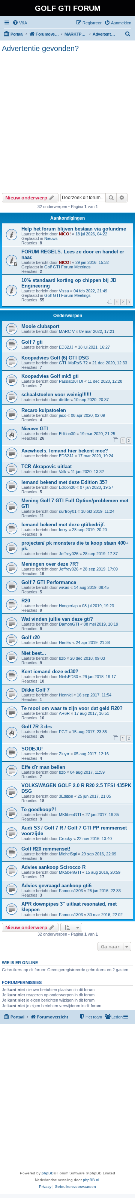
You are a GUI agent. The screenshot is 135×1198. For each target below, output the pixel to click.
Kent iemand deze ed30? (49, 671)
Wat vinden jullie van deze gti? (57, 619)
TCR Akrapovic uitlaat (46, 466)
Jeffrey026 (68, 553)
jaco (62, 415)
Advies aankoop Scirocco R (53, 867)
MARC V (67, 331)
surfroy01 (67, 511)
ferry (63, 529)
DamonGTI (69, 624)
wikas (64, 587)
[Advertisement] (67, 121)
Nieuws (51, 238)
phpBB (48, 1173)
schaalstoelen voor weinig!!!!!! (56, 394)
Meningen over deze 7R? (50, 564)
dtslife (64, 399)
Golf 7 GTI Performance (48, 582)
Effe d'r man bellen (43, 767)
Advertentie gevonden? (40, 48)
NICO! (65, 234)
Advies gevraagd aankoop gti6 (56, 885)
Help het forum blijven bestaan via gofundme (73, 229)
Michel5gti (68, 854)
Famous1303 (71, 890)
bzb (62, 658)
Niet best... (33, 653)
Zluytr (64, 754)
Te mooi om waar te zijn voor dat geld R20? (72, 708)
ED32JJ (66, 347)
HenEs (65, 642)
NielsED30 (68, 676)
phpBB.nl (91, 1180)
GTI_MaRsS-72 (73, 363)
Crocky (65, 838)
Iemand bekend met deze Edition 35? (64, 482)
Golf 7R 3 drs (36, 726)
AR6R (64, 713)
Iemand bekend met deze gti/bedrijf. (63, 524)
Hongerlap (68, 605)
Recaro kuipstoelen (43, 410)
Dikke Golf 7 (35, 690)
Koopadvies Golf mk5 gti (50, 376)
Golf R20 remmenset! (45, 849)
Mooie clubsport (40, 326)
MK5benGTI (70, 814)
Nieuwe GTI (34, 428)
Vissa (64, 291)
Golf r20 (30, 637)
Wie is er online (20, 962)
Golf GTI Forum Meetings (67, 267)
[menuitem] (19, 22)
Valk (62, 471)
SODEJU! (32, 749)
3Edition (66, 796)
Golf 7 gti (32, 342)
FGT (63, 731)
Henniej (65, 695)
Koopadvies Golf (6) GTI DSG (55, 358)
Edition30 (67, 433)
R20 (25, 600)
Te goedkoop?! (38, 809)
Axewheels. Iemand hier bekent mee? (64, 451)
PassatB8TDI (71, 381)
